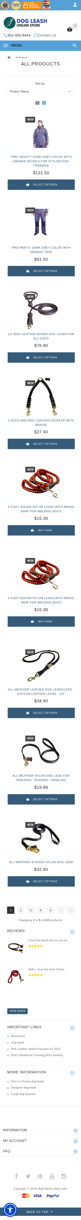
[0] (70, 31)
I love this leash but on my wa (47, 940)
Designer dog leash (24, 1087)
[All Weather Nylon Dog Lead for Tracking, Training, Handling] (40, 752)
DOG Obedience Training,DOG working (37, 1055)
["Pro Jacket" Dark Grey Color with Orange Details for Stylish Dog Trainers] (40, 133)
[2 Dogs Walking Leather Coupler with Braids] (40, 396)
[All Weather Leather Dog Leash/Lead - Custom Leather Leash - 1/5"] (40, 665)
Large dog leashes (23, 1094)
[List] (44, 103)
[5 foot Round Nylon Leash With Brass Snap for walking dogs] (40, 483)
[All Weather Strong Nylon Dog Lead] (40, 838)
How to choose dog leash (27, 1081)
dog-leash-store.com (52, 1188)
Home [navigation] (9, 57)
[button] (73, 45)
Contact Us (47, 35)
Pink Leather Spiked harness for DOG (36, 1048)
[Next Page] (70, 910)
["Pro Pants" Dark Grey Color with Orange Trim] (40, 223)
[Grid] (37, 103)
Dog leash (17, 1042)
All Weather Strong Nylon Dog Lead (41, 862)
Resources (18, 1036)
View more (17, 1011)
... (60, 910)
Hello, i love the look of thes (46, 969)
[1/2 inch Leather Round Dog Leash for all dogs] (40, 310)
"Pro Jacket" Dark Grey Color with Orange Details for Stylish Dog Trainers (41, 161)
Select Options (45, 184)
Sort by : (40, 83)
